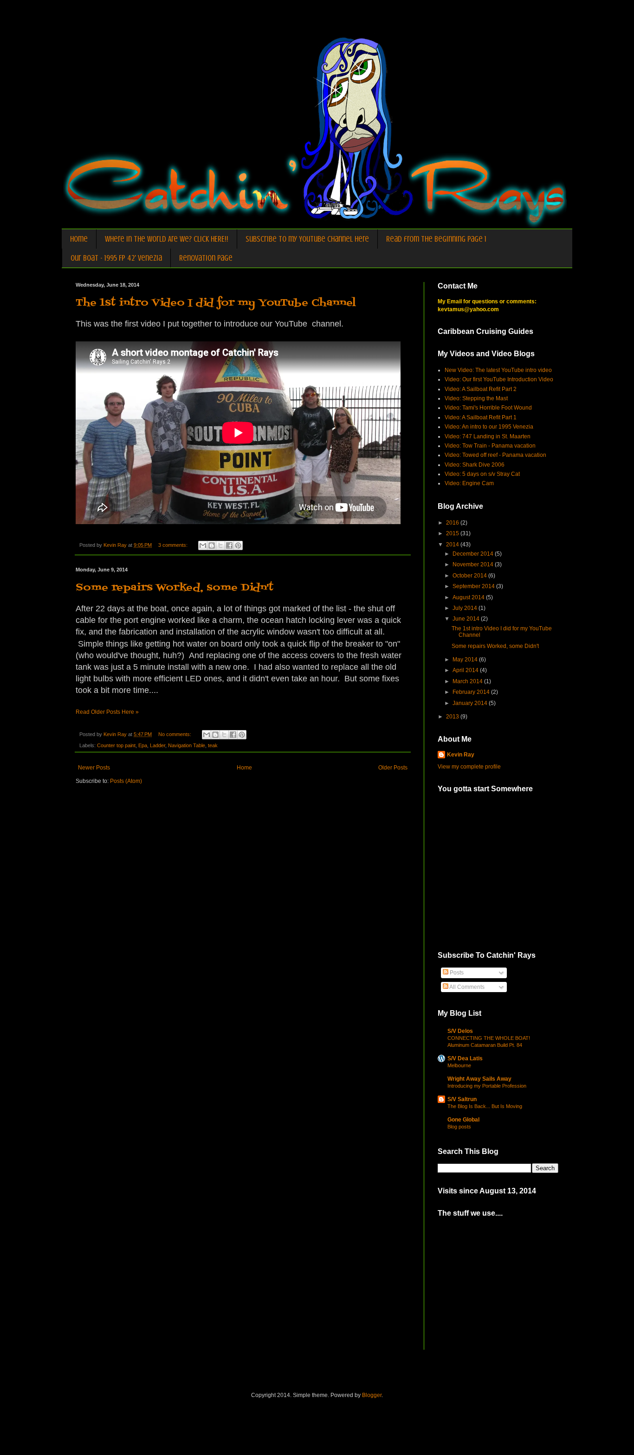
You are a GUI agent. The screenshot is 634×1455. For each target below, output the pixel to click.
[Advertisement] (507, 1289)
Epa (142, 745)
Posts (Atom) (126, 781)
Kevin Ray (460, 754)
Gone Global (463, 1119)
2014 (453, 544)
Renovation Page (206, 258)
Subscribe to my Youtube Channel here (307, 239)
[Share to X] (220, 545)
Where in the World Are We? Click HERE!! (166, 239)
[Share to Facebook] (229, 545)
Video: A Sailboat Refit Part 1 (481, 417)
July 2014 (466, 608)
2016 (453, 522)
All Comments (466, 987)
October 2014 (470, 575)
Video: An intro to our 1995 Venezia (489, 426)
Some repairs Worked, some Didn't (174, 588)
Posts (456, 972)
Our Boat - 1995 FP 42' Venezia (116, 258)
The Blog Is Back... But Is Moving (484, 1106)
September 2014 (474, 586)
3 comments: (173, 545)
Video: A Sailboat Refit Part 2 (481, 389)
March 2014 (468, 681)
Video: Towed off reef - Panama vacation (495, 455)
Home (79, 239)
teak (213, 745)
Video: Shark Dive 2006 (475, 464)
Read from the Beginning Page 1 (436, 239)
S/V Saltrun (462, 1099)
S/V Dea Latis (465, 1058)
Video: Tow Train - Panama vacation (490, 445)
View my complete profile (469, 766)
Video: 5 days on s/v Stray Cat (482, 474)
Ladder (157, 745)
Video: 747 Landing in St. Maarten (487, 436)
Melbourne (459, 1065)
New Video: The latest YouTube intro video (498, 370)
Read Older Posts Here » (107, 712)
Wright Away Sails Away (479, 1079)
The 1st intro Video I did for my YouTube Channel (216, 303)
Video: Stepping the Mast (476, 398)
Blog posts (459, 1126)
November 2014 (474, 564)
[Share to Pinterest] (238, 545)
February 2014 (472, 692)
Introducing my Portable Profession (486, 1086)
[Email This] (202, 545)
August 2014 (469, 597)
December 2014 (474, 554)
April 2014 (466, 670)
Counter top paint (116, 745)
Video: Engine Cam (469, 483)
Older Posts (393, 767)
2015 (453, 533)
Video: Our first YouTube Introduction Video (499, 379)
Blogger (372, 1395)
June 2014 (467, 618)
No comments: (175, 734)
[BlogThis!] (211, 545)
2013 (453, 716)
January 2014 (471, 703)
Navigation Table (186, 745)
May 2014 (466, 659)
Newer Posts (94, 767)
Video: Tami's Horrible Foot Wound (488, 407)
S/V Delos (460, 1031)
